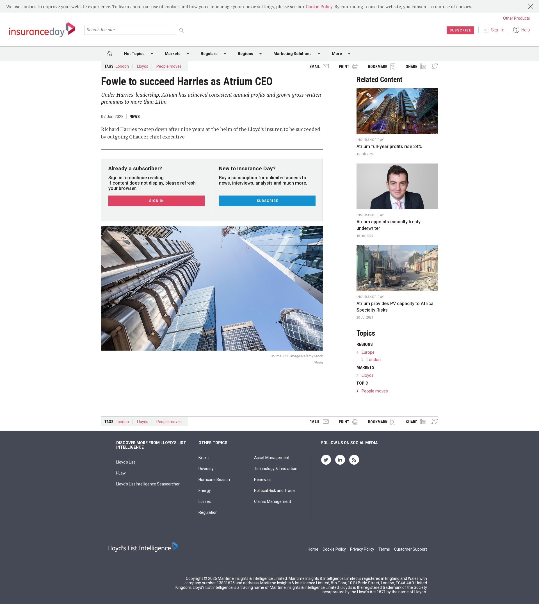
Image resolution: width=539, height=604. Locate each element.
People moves (169, 66)
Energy (204, 490)
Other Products (516, 18)
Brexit (203, 457)
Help (525, 30)
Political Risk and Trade (274, 490)
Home (313, 549)
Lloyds (142, 66)
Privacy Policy (362, 549)
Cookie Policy (319, 6)
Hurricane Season (214, 479)
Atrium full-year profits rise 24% (389, 146)
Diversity (206, 468)
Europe (368, 352)
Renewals (262, 479)
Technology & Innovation (275, 468)
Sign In (497, 30)
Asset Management (271, 457)
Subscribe (460, 30)
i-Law (121, 473)
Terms (384, 549)
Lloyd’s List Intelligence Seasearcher (148, 484)
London (122, 66)
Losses (204, 501)
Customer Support (410, 549)
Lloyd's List (125, 462)
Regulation (208, 512)
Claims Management (272, 501)
